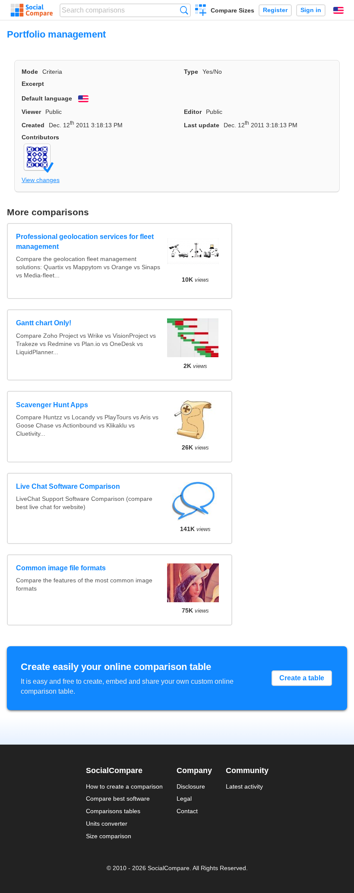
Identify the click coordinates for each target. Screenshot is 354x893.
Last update (201, 125)
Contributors (40, 137)
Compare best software (118, 798)
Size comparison (108, 836)
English (338, 10)
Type (191, 71)
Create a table (301, 678)
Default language (47, 98)
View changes (41, 179)
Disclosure (191, 786)
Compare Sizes (232, 10)
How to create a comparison (124, 786)
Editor (193, 111)
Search (184, 10)
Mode (30, 71)
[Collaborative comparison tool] (32, 10)
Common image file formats (61, 568)
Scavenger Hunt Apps (52, 405)
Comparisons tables (113, 811)
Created (33, 125)
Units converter (106, 823)
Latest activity (244, 786)
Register (275, 10)
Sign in (310, 10)
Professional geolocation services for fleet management (85, 241)
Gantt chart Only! (43, 323)
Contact (187, 811)
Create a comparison (201, 11)
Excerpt (33, 83)
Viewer (31, 111)
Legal (184, 798)
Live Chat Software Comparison (68, 486)
